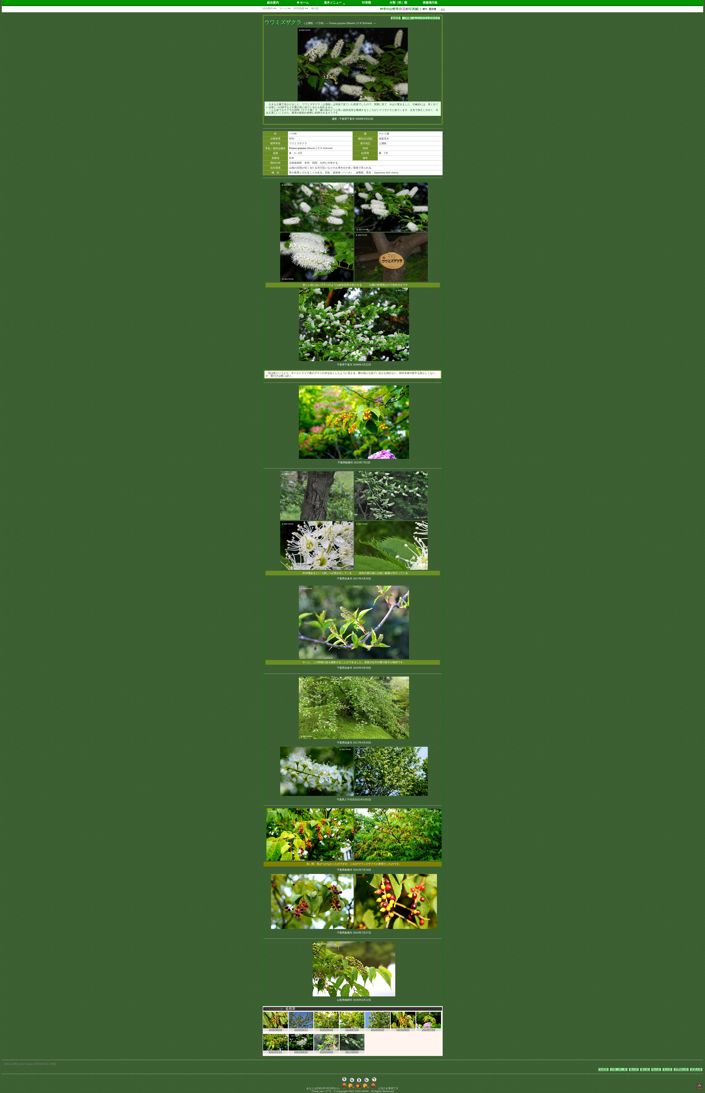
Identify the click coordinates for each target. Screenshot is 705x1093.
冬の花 (667, 1069)
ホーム (304, 2)
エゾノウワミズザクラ (426, 17)
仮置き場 (696, 1069)
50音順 (366, 2)
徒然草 (396, 17)
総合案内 (273, 2)
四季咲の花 (681, 1069)
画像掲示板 (430, 2)
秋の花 (656, 1069)
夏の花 (645, 1069)
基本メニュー (333, 2)
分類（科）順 (398, 2)
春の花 (634, 1069)
